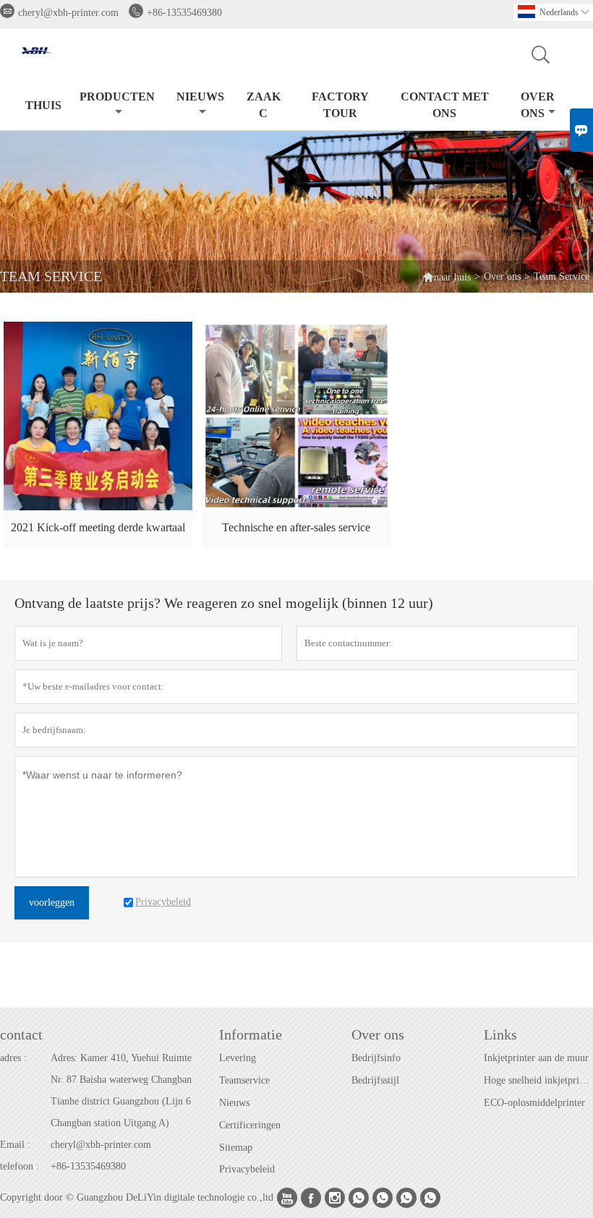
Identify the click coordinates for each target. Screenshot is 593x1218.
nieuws (200, 96)
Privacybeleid (247, 1169)
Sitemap (235, 1147)
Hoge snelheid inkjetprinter (538, 1080)
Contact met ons (445, 104)
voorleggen (51, 902)
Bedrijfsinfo (376, 1057)
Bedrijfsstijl (375, 1080)
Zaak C (264, 104)
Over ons (538, 104)
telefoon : (19, 1166)
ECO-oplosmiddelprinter (534, 1102)
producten (117, 96)
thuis (43, 105)
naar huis (446, 276)
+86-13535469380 (184, 12)
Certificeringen (250, 1125)
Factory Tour (340, 104)
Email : (15, 1144)
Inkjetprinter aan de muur (536, 1057)
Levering (237, 1057)
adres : (13, 1057)
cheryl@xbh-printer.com (68, 12)
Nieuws (234, 1102)
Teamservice (244, 1080)
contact (21, 1034)
